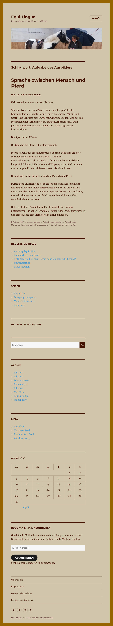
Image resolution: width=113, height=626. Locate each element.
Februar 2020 (21, 380)
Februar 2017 (21, 395)
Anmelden (19, 426)
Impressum (20, 293)
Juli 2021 (18, 376)
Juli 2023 (18, 372)
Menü (96, 18)
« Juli (26, 507)
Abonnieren (24, 557)
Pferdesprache (41, 225)
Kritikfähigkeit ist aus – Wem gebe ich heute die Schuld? (45, 259)
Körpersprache (27, 225)
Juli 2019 (18, 388)
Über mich (19, 305)
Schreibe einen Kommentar (63, 225)
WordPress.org (22, 438)
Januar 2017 (20, 399)
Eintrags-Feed (22, 430)
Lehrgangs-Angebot (25, 297)
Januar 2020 (20, 384)
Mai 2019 (19, 392)
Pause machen (22, 266)
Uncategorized (33, 222)
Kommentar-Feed (24, 434)
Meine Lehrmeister (24, 301)
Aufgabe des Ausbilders (53, 222)
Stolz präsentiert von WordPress (39, 618)
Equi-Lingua (23, 17)
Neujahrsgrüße (22, 262)
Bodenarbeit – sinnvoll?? (27, 255)
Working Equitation (25, 251)
